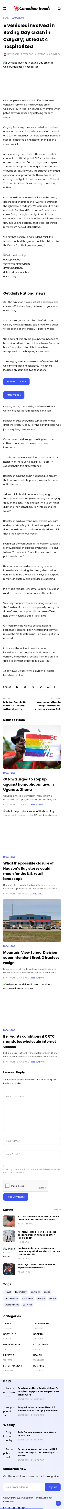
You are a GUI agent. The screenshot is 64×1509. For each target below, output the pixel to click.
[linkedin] (19, 1508)
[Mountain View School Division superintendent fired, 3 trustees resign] (32, 920)
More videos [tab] (14, 395)
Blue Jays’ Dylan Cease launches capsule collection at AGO (36, 1266)
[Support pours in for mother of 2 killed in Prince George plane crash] (9, 1412)
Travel (7, 1323)
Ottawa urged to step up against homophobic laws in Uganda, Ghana (28, 784)
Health (37, 1355)
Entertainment (12, 1365)
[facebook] (4, 1508)
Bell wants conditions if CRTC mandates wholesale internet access (29, 1041)
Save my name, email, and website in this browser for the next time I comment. (31, 1171)
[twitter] (9, 1508)
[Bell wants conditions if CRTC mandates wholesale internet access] (32, 1004)
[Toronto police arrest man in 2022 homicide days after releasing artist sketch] (9, 1453)
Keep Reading (37, 804)
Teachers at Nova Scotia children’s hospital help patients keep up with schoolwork (38, 1391)
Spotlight (10, 1334)
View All (57, 1209)
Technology (41, 1323)
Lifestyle (8, 1355)
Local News (18, 18)
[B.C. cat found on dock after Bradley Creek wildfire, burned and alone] (9, 1221)
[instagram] (14, 1508)
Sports (38, 1334)
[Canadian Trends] (32, 8)
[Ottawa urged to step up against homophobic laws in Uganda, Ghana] (32, 747)
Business (38, 1365)
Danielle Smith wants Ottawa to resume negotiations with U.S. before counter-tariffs (39, 1251)
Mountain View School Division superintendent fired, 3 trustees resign (31, 957)
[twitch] (23, 1508)
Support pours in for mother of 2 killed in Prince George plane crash (38, 1409)
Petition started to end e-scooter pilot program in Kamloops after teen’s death (37, 1234)
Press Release (11, 1344)
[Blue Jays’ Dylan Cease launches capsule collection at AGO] (9, 1269)
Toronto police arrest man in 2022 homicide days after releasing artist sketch (39, 1452)
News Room (13, 54)
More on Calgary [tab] (16, 381)
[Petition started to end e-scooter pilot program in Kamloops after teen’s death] (9, 1236)
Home (6, 18)
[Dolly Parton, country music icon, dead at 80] (9, 1436)
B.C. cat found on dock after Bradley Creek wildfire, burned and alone (38, 1218)
